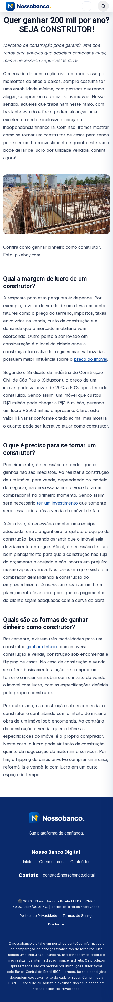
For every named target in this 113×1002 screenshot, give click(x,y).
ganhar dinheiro (42, 646)
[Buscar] (103, 6)
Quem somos (51, 861)
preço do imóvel (90, 359)
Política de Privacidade (38, 915)
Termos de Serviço (78, 915)
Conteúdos (80, 861)
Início (27, 861)
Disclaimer (56, 924)
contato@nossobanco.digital (69, 875)
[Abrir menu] (86, 6)
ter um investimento (57, 503)
